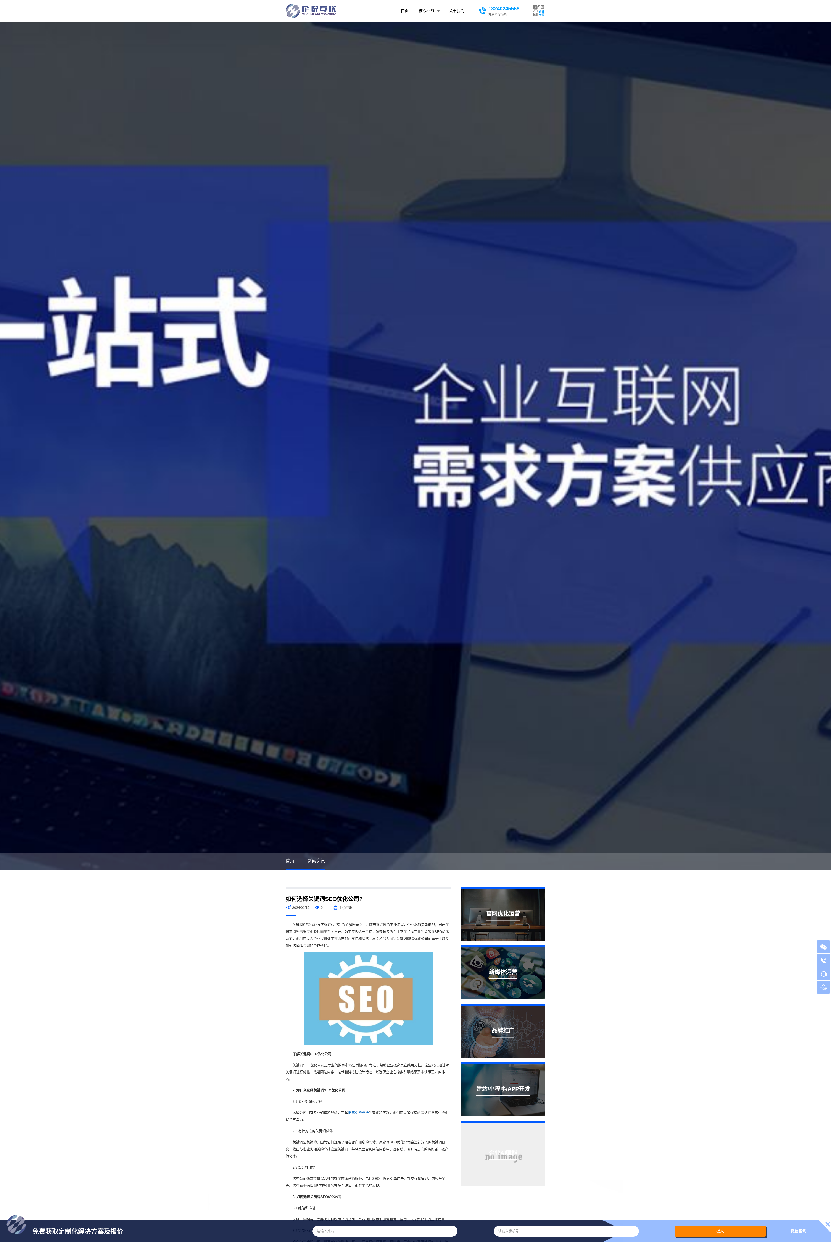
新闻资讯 (316, 860)
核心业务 (426, 11)
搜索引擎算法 (358, 1113)
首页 (405, 11)
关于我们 (456, 11)
